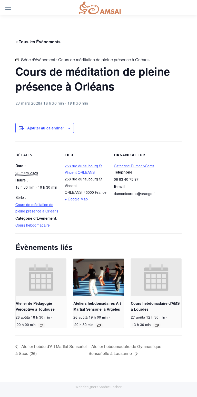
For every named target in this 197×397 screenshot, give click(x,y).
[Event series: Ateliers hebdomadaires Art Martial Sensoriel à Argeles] (99, 325)
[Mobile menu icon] (8, 8)
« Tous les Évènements (38, 42)
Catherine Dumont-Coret (134, 165)
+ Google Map (76, 198)
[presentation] (41, 278)
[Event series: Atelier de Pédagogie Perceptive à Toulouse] (41, 325)
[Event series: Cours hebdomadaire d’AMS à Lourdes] (157, 325)
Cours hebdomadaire (32, 225)
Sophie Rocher (110, 386)
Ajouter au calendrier (45, 127)
